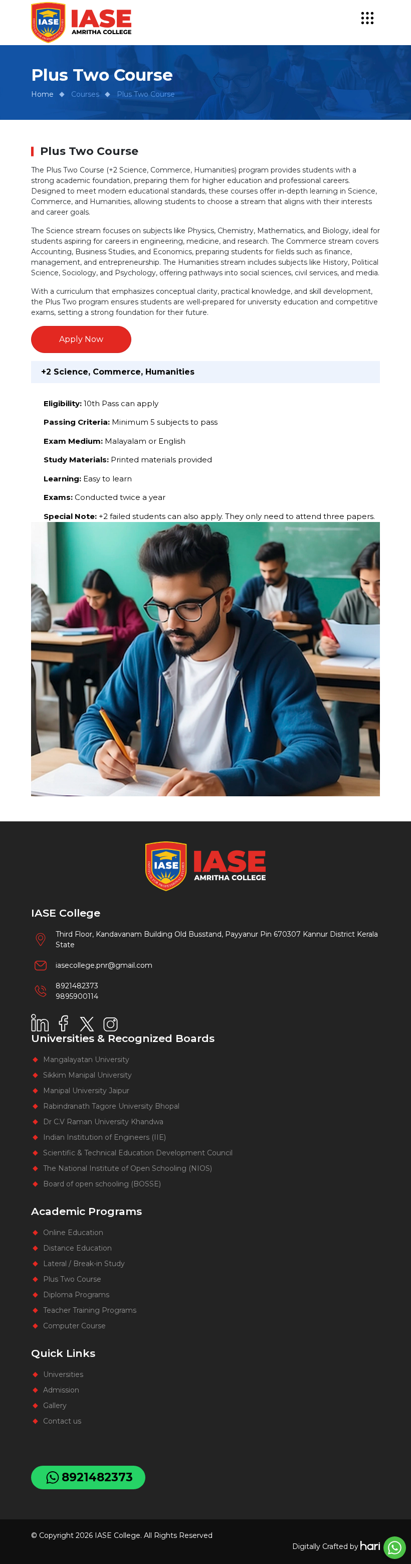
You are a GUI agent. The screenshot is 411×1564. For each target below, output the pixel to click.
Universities (63, 1374)
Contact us (62, 1421)
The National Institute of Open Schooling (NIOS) (127, 1168)
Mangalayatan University (86, 1059)
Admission (61, 1390)
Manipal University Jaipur (86, 1090)
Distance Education (77, 1248)
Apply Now (81, 339)
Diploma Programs (76, 1294)
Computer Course (74, 1325)
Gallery (55, 1405)
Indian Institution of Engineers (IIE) (104, 1137)
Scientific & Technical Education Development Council (138, 1152)
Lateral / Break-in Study (84, 1263)
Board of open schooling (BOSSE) (102, 1183)
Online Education (73, 1232)
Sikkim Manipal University (87, 1075)
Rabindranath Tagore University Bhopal (111, 1106)
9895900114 (77, 996)
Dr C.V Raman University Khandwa (103, 1121)
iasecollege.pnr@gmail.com (104, 965)
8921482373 (77, 985)
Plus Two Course (72, 1279)
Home (42, 94)
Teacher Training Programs (89, 1310)
